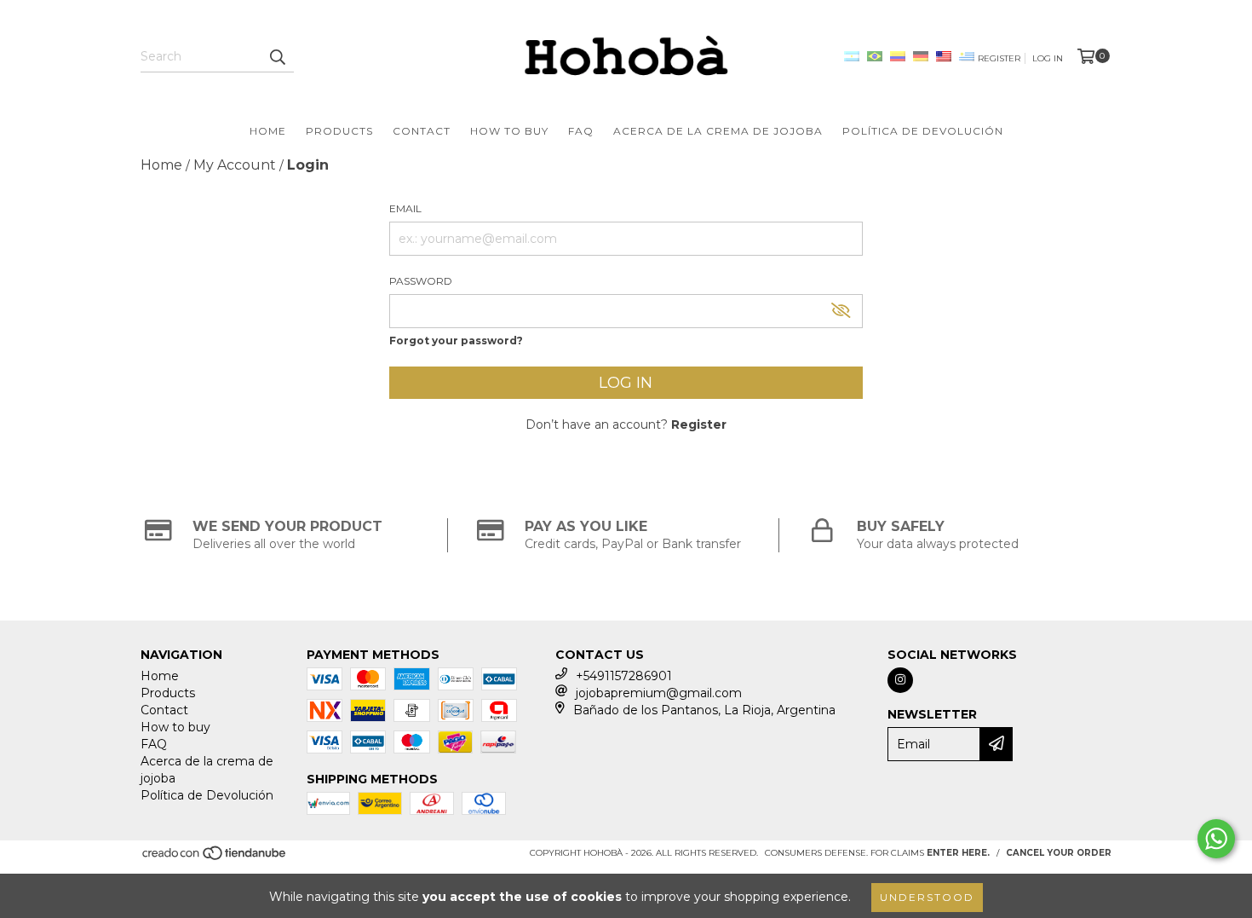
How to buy (509, 130)
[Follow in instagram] (900, 680)
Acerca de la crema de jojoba (718, 130)
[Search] (277, 57)
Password (420, 280)
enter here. (958, 852)
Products (339, 130)
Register (999, 58)
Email (405, 208)
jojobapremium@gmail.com (659, 693)
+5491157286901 (624, 676)
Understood (927, 897)
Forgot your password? (456, 340)
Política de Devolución (922, 130)
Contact (422, 130)
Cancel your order (1058, 852)
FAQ (581, 130)
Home (268, 130)
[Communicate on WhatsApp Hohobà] (1216, 838)
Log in (1047, 58)
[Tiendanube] (215, 857)
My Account (234, 165)
